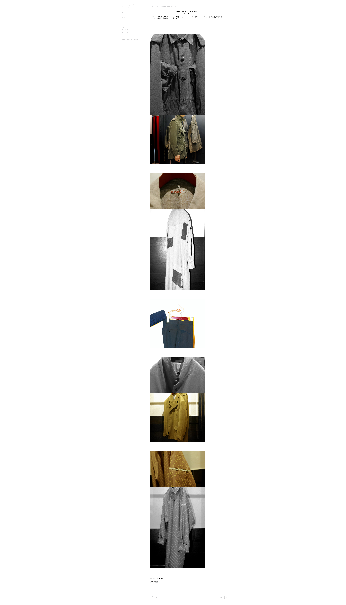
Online (123, 15)
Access (123, 17)
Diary (123, 12)
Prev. (156, 597)
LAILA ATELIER (125, 35)
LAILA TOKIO (125, 29)
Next (221, 597)
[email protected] (155, 582)
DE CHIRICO (125, 32)
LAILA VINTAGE (125, 27)
